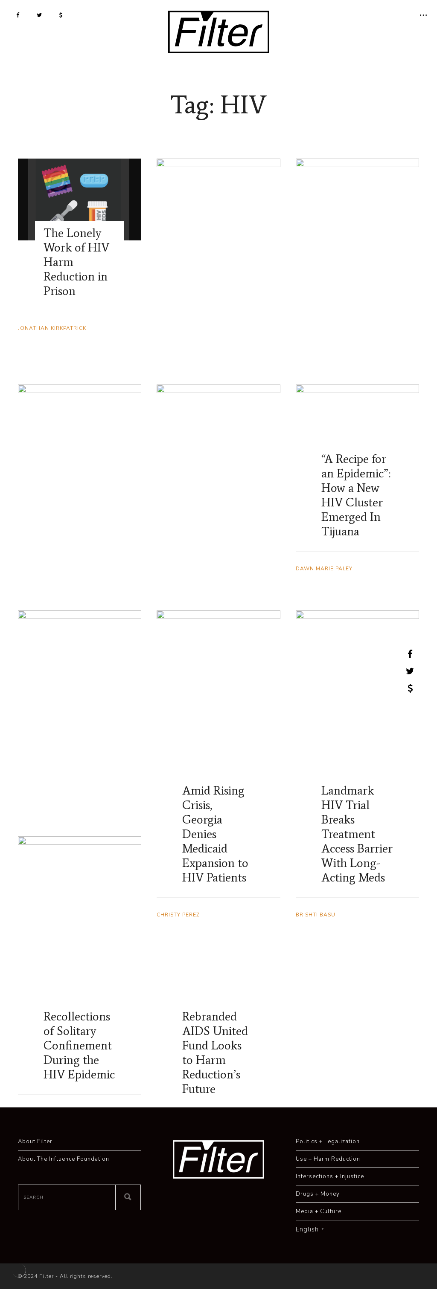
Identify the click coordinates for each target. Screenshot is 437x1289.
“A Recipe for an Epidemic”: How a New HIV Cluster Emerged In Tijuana (355, 494)
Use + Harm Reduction (328, 1159)
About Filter (35, 1141)
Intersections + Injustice (330, 1176)
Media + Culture (318, 1211)
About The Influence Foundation (63, 1159)
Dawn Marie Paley (324, 568)
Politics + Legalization (328, 1141)
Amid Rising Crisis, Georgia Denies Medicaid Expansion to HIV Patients (215, 833)
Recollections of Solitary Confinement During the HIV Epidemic (79, 1045)
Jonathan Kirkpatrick (52, 328)
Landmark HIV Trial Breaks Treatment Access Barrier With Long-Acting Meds (357, 833)
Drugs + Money (318, 1194)
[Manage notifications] (19, 1270)
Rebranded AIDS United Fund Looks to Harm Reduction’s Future (215, 1052)
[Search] (128, 1197)
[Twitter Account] (39, 15)
